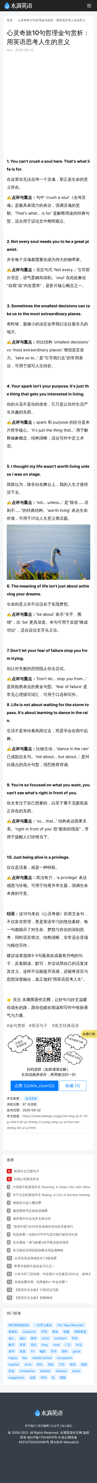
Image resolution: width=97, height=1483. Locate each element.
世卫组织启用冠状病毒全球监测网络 (38, 1250)
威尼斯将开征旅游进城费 (30, 1211)
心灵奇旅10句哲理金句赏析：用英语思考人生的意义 (51, 20)
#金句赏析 (16, 1025)
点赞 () (34, 1085)
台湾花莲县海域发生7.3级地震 (35, 1258)
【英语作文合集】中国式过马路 (36, 1290)
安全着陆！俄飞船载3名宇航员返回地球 (41, 1242)
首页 (10, 20)
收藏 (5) (72, 1085)
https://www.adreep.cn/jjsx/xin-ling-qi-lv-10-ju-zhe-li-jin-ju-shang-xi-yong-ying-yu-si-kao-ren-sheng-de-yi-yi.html (48, 1122)
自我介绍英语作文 (26, 1179)
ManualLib (71, 1442)
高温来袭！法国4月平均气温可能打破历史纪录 (45, 1234)
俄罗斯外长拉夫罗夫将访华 (32, 1218)
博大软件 (56, 1442)
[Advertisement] (48, 104)
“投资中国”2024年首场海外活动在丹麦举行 (43, 1226)
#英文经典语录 (65, 1025)
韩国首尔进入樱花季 (27, 1203)
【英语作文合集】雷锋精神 (33, 1298)
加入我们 (66, 1425)
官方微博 (43, 1425)
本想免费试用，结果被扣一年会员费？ (41, 1282)
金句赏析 (31, 1098)
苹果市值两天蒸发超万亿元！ (34, 1266)
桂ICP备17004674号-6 (43, 1437)
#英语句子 (38, 1025)
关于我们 (30, 1425)
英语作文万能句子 (26, 1171)
